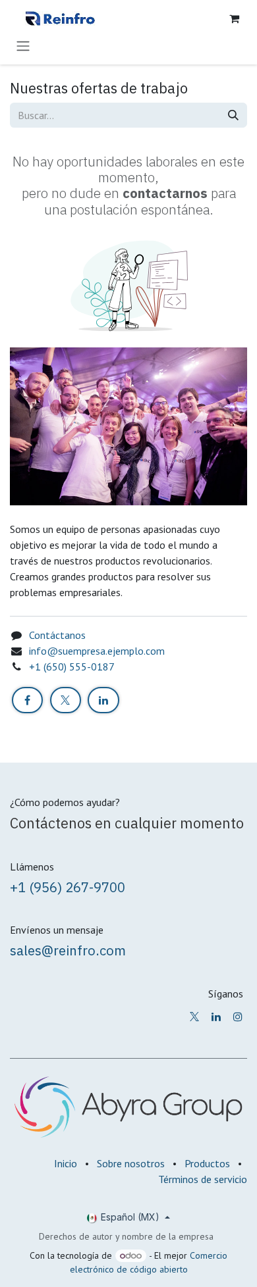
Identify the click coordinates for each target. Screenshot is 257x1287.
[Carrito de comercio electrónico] (234, 18)
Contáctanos (57, 635)
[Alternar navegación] (23, 45)
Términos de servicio (202, 1179)
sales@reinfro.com (68, 950)
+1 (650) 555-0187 (72, 666)
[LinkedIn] (103, 700)
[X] (65, 700)
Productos (207, 1163)
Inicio (65, 1163)
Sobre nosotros (131, 1163)
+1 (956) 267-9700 (67, 887)
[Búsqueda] (233, 115)
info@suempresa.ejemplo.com (97, 650)
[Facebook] (27, 700)
